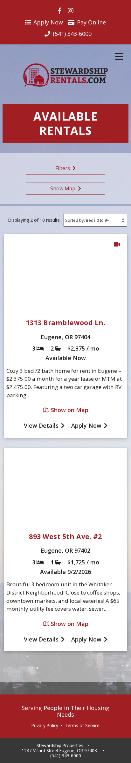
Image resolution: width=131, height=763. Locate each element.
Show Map (62, 188)
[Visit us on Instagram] (70, 10)
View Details (41, 425)
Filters (62, 168)
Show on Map (68, 410)
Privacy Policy (44, 725)
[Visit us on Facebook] (59, 10)
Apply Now (48, 22)
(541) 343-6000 (65, 755)
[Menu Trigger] (119, 56)
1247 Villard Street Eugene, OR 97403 (59, 750)
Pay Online (91, 22)
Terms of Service (82, 725)
